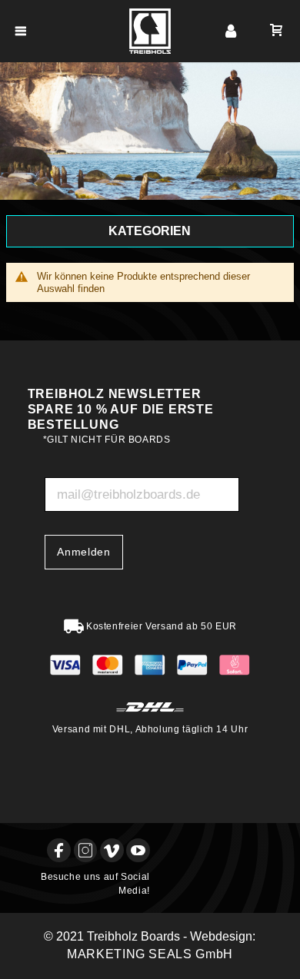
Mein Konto (230, 31)
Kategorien (149, 230)
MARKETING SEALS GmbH (150, 954)
